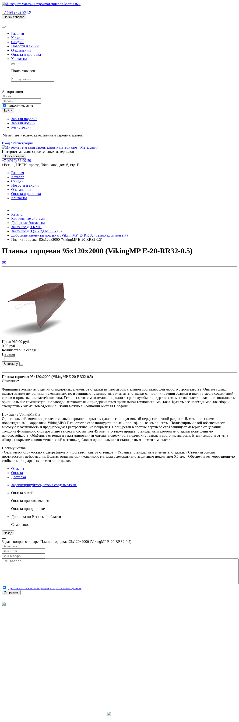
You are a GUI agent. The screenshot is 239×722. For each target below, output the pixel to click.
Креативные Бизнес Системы (119, 718)
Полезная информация (29, 642)
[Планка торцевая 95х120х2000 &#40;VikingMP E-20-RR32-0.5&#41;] (37, 337)
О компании (21, 50)
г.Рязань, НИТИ (23, 689)
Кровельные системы (28, 218)
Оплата (17, 473)
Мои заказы (20, 672)
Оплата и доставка (26, 54)
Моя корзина (21, 668)
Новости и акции (25, 46)
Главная (17, 33)
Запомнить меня (20, 106)
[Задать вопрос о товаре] (21, 365)
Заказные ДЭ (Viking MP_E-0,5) (36, 231)
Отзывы (17, 469)
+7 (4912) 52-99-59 (16, 12)
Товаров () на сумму (26, 21)
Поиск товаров (14, 17)
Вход (6, 143)
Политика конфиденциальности (27, 616)
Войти (8, 110)
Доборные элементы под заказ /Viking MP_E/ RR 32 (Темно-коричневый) (69, 235)
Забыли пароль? (24, 119)
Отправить (11, 592)
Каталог (17, 38)
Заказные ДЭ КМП (26, 227)
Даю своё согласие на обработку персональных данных (44, 588)
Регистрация (21, 127)
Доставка (18, 477)
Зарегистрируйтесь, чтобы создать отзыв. (44, 485)
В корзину (11, 364)
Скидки (17, 42)
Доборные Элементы (28, 223)
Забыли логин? (23, 123)
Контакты (19, 59)
